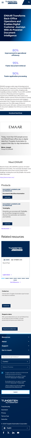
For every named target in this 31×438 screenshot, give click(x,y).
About (4, 341)
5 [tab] (19, 278)
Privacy (3, 413)
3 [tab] (11, 278)
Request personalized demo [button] (9, 329)
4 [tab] (15, 278)
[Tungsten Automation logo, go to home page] (13, 401)
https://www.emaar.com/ (7, 177)
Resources (6, 337)
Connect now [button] (6, 305)
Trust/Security (5, 406)
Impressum (4, 410)
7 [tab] (27, 278)
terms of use (13, 377)
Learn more (7, 197)
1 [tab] (3, 278)
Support (5, 346)
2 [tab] (7, 278)
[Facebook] (3, 432)
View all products (5, 228)
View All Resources (14, 282)
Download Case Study (15, 113)
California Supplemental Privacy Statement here (15, 386)
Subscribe (4, 419)
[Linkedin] (13, 432)
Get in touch (7, 350)
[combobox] (16, 428)
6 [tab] (23, 278)
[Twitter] (8, 432)
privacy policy (21, 377)
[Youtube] (18, 432)
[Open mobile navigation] (2, 2)
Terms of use (5, 416)
